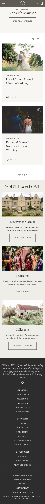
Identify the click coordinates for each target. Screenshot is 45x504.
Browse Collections (22, 346)
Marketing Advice (22, 440)
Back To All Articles (22, 21)
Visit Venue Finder (23, 238)
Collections (22, 399)
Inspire (17, 76)
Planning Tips (22, 412)
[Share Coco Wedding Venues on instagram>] (22, 382)
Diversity (22, 484)
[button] (3, 3)
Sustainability (22, 488)
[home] (22, 3)
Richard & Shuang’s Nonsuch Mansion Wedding (18, 146)
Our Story (22, 436)
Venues (9, 76)
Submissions (22, 432)
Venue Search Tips (22, 407)
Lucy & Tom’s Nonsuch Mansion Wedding (20, 81)
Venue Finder (22, 395)
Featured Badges (22, 445)
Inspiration (22, 403)
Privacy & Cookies (22, 480)
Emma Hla (12, 97)
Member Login (22, 428)
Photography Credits (22, 492)
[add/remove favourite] (39, 47)
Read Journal (22, 292)
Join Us (22, 423)
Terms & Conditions (22, 475)
